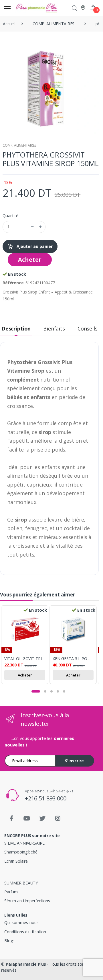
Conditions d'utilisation (25, 931)
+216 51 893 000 (45, 798)
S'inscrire (74, 760)
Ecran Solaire (16, 861)
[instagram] (58, 818)
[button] (74, 7)
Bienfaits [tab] (54, 328)
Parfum (11, 892)
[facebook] (11, 818)
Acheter (29, 259)
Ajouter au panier (34, 246)
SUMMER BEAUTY (21, 883)
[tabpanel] (25, 645)
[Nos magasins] (84, 7)
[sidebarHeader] (7, 8)
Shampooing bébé (20, 852)
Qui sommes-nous (21, 922)
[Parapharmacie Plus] (25, 8)
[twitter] (42, 818)
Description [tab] (16, 328)
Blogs (9, 940)
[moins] (32, 226)
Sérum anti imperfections (27, 900)
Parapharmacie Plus (26, 964)
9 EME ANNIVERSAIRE (24, 843)
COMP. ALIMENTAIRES (19, 145)
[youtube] (27, 818)
